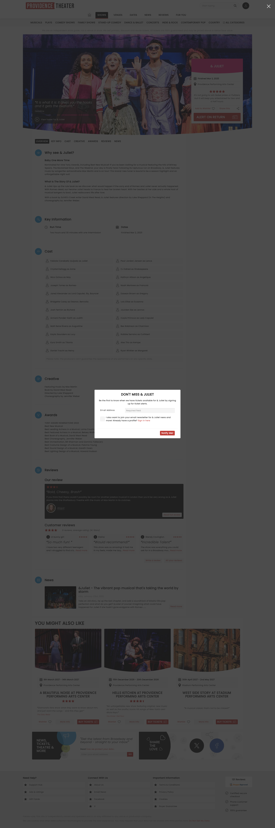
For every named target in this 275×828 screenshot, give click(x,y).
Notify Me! (167, 433)
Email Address (107, 410)
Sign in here (144, 420)
